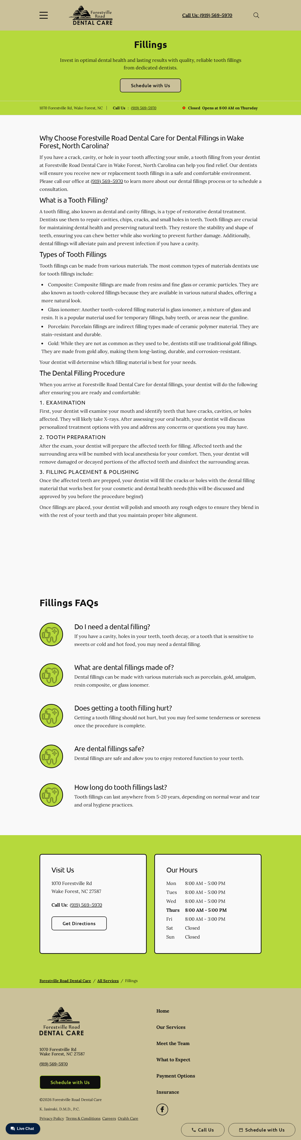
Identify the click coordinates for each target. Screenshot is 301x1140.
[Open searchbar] (256, 15)
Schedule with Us (150, 85)
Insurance (167, 1092)
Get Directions (79, 923)
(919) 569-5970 (143, 108)
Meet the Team (173, 1043)
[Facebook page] (162, 1109)
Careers (109, 1118)
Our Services (171, 1027)
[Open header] (45, 15)
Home (162, 1011)
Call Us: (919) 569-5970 (207, 15)
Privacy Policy (52, 1118)
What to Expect (173, 1059)
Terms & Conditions (83, 1118)
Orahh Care (128, 1118)
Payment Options (175, 1076)
